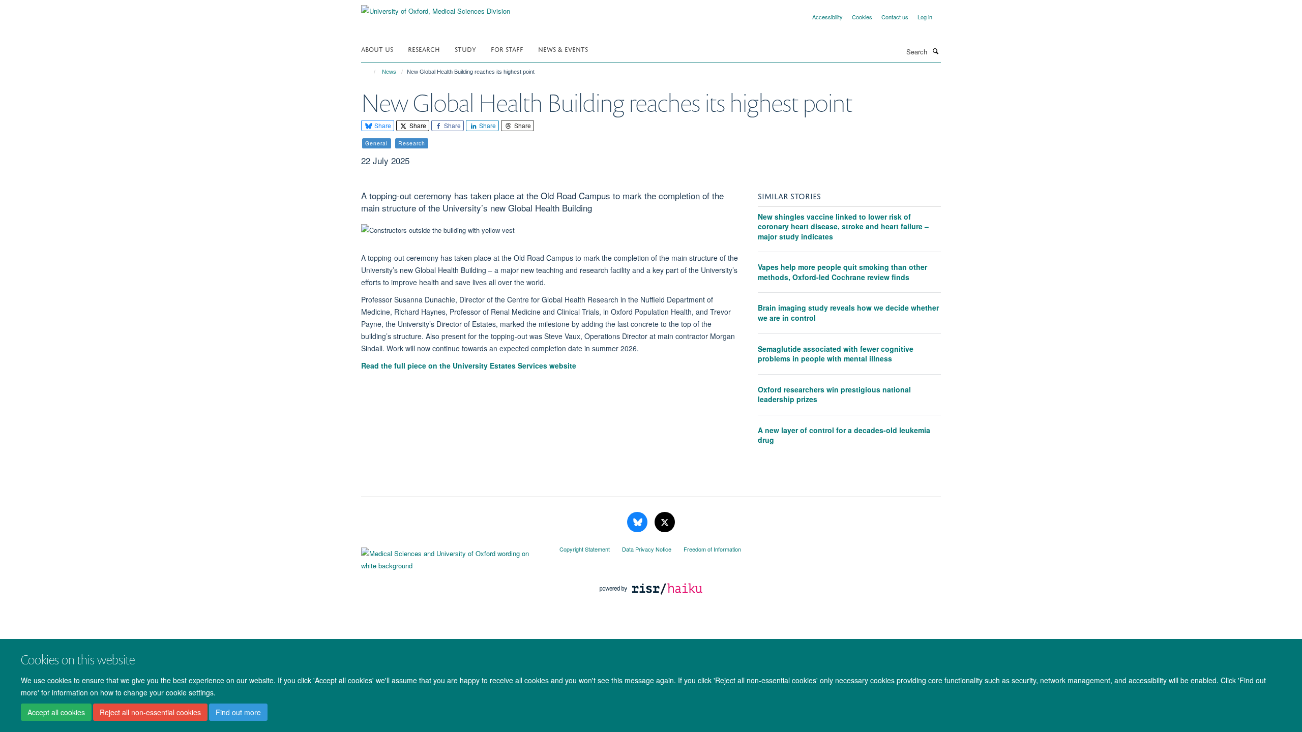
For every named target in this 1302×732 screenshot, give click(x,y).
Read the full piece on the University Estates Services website (468, 365)
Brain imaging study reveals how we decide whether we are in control (848, 312)
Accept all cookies (56, 712)
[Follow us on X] (665, 522)
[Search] (935, 50)
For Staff (507, 48)
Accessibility (827, 17)
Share (382, 125)
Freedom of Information (712, 549)
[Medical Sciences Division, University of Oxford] (452, 557)
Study (465, 48)
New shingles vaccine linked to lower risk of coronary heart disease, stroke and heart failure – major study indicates (843, 226)
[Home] (370, 71)
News (389, 72)
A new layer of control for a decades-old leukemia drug (844, 435)
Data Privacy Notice (646, 549)
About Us (377, 48)
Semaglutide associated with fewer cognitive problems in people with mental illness (835, 354)
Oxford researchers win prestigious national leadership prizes (834, 394)
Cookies (862, 17)
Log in (925, 17)
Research (424, 48)
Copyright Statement (584, 549)
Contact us (894, 17)
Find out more (238, 712)
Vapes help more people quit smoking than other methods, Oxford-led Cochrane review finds (842, 272)
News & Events (563, 48)
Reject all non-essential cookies (150, 712)
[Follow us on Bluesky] (638, 522)
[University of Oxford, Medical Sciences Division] (435, 7)
